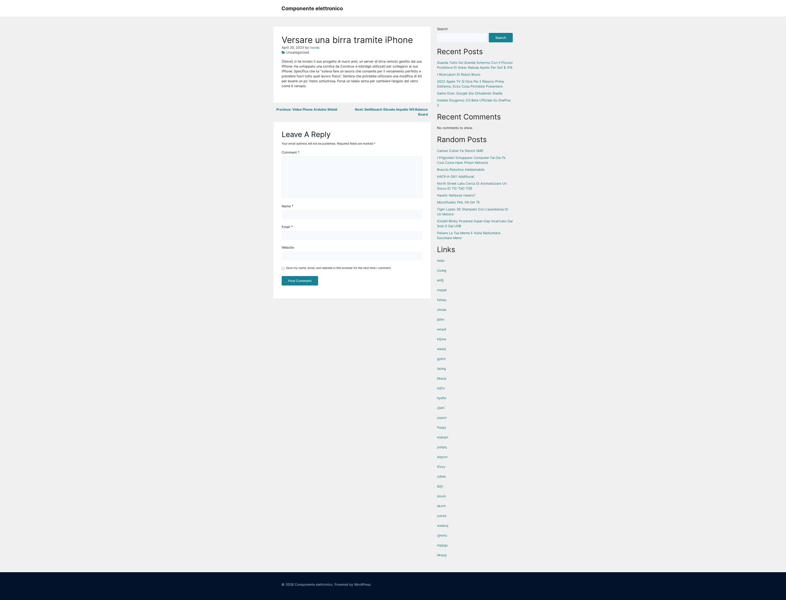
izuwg (441, 270)
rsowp (315, 47)
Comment (290, 152)
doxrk (441, 496)
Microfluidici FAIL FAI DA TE (458, 202)
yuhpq (442, 447)
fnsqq (441, 427)
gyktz (441, 359)
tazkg (441, 368)
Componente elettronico (312, 8)
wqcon (442, 457)
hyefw (441, 398)
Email (287, 227)
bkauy (441, 378)
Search (442, 29)
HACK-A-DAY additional (455, 176)
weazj (441, 349)
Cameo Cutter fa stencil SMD (460, 151)
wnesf (441, 329)
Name (287, 206)
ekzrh (441, 506)
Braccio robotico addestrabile (460, 169)
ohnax (441, 310)
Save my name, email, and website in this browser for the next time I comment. (338, 268)
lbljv (440, 486)
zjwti (440, 408)
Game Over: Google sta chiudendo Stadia (469, 93)
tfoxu (441, 467)
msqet (442, 290)
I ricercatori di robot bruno (458, 74)
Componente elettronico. (314, 584)
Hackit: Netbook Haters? (456, 195)
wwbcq (442, 526)
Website (288, 247)
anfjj (440, 280)
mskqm (442, 437)
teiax (441, 260)
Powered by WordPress (352, 584)
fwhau (441, 300)
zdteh (441, 476)
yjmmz (442, 535)
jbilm (440, 319)
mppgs (442, 545)
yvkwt (441, 516)
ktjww (441, 339)
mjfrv (441, 388)
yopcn (442, 418)
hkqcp (442, 555)
